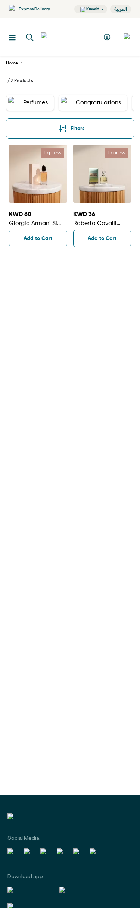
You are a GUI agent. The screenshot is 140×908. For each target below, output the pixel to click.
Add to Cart (38, 238)
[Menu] (12, 38)
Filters (78, 128)
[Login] (108, 37)
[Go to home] (68, 36)
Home (12, 63)
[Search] (30, 37)
